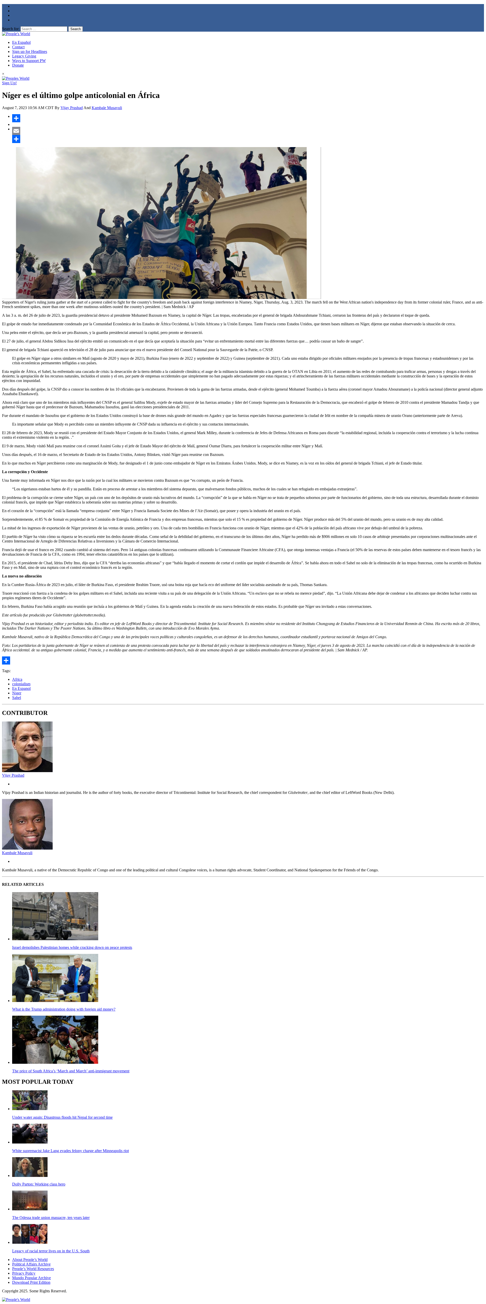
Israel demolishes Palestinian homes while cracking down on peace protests (72, 947)
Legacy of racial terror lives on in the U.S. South (51, 1251)
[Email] (248, 131)
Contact (18, 47)
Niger (16, 693)
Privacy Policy (23, 1273)
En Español (21, 42)
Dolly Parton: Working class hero (38, 1184)
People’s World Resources (33, 1269)
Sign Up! (9, 83)
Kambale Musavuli (107, 108)
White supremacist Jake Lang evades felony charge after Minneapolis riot (70, 1151)
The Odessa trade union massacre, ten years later (51, 1217)
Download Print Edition (31, 1282)
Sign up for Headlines (29, 51)
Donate (18, 65)
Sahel (16, 697)
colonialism (21, 684)
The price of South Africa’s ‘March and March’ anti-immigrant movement (70, 1071)
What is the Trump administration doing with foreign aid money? (63, 1009)
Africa (17, 679)
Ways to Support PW (29, 60)
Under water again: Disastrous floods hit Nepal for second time (62, 1117)
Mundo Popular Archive (31, 1278)
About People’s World (30, 1259)
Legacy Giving (24, 56)
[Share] (248, 118)
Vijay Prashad (71, 108)
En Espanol (21, 688)
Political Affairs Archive (31, 1264)
